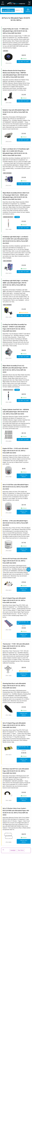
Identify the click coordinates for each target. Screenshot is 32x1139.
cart (29, 4)
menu (2, 4)
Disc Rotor (21, 850)
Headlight (13, 850)
